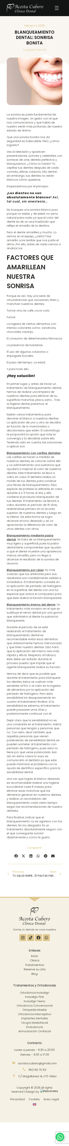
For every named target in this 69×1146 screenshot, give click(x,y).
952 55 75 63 (37, 1070)
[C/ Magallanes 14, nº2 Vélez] (13, 1075)
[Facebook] (38, 937)
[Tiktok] (30, 937)
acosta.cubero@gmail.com (37, 1063)
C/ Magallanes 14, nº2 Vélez (37, 1076)
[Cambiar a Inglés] (34, 1104)
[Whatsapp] (46, 937)
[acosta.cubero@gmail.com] (13, 1062)
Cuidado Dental (34, 50)
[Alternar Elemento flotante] (60, 1137)
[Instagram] (22, 937)
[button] (16, 856)
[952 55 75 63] (24, 1069)
